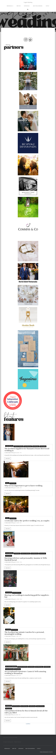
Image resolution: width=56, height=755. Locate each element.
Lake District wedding (18, 446)
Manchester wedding (25, 553)
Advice (7, 483)
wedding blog (43, 446)
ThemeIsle (51, 752)
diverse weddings (9, 553)
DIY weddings (17, 553)
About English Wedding (37, 5)
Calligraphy (8, 629)
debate (7, 518)
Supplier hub (26, 5)
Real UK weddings (28, 446)
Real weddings (36, 446)
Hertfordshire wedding (22, 666)
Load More (28, 723)
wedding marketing (16, 592)
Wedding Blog (9, 5)
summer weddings (9, 669)
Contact (47, 5)
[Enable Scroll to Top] (53, 752)
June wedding (31, 666)
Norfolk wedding (16, 706)
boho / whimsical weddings (11, 666)
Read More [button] (8, 458)
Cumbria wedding (9, 445)
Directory (18, 5)
